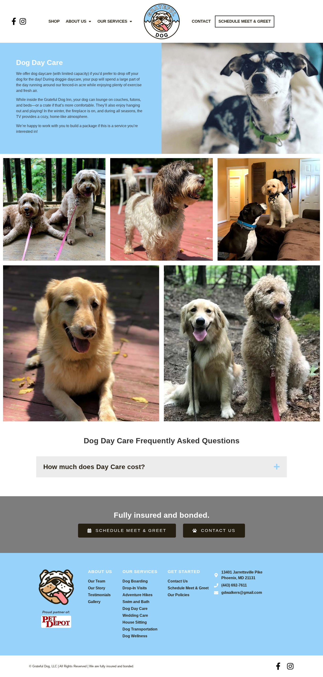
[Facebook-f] (13, 21)
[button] (161, 466)
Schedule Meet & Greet (244, 21)
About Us (76, 21)
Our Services (112, 21)
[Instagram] (22, 21)
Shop (54, 21)
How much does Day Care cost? (94, 466)
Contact (201, 21)
